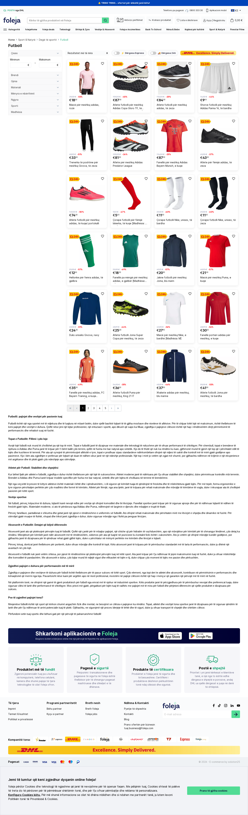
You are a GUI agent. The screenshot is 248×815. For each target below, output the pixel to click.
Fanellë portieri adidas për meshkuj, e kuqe (215, 337)
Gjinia (14, 81)
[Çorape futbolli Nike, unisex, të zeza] (218, 193)
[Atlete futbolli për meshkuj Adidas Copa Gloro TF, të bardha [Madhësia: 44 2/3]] (130, 78)
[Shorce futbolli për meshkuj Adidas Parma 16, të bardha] (218, 78)
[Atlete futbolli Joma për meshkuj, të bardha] (218, 365)
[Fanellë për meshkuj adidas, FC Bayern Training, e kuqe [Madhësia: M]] (87, 365)
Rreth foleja (92, 708)
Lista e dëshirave (189, 20)
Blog (126, 719)
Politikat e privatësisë (20, 719)
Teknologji (64, 29)
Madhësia (16, 111)
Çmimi (14, 53)
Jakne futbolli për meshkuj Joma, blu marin (171, 279)
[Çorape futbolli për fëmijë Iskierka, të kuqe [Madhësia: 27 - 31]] (130, 193)
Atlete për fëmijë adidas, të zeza (216, 164)
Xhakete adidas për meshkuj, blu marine (173, 394)
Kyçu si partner (55, 714)
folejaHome (31, 29)
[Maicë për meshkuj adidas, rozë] (87, 78)
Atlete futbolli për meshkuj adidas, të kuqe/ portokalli (84, 221)
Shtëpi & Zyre (82, 29)
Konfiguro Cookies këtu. (24, 794)
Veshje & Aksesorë (105, 29)
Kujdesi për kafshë (194, 29)
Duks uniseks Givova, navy (84, 335)
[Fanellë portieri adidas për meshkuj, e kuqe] (218, 308)
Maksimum (48, 62)
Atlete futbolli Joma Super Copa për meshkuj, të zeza (128, 337)
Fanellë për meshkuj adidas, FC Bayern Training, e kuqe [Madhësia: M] (86, 394)
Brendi (14, 75)
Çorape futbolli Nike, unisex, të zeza (218, 221)
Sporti (14, 105)
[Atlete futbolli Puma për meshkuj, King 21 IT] (130, 365)
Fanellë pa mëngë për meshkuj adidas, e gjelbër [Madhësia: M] (130, 279)
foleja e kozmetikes (130, 29)
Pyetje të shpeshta (135, 708)
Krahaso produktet (161, 20)
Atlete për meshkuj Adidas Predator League (128, 164)
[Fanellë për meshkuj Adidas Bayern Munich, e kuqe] (174, 135)
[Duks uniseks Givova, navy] (87, 308)
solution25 (234, 761)
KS (236, 10)
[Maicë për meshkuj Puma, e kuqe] (218, 250)
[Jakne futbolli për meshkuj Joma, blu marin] (174, 250)
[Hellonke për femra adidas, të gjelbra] (87, 250)
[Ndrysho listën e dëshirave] (102, 63)
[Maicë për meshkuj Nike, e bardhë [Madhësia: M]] (174, 308)
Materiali (16, 87)
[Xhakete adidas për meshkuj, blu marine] (174, 365)
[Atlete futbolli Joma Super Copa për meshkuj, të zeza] (130, 308)
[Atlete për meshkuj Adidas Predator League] (130, 135)
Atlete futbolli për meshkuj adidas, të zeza (172, 106)
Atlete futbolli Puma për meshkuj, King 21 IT (126, 394)
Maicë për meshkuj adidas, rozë (84, 106)
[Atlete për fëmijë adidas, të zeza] (218, 135)
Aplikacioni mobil (218, 10)
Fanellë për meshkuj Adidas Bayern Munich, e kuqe (172, 164)
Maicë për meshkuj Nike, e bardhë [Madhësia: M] (171, 337)
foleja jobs (91, 714)
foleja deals (48, 29)
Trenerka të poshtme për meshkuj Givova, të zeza (83, 164)
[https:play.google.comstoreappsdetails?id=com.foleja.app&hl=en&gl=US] (201, 636)
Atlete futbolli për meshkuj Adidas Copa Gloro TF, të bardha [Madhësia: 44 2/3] (128, 107)
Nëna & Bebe (173, 29)
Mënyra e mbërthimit (23, 93)
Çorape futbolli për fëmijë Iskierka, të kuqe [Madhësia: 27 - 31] (130, 222)
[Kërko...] (105, 20)
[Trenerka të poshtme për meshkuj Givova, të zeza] (87, 135)
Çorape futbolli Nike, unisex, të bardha (174, 221)
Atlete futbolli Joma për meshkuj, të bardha (214, 394)
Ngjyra (14, 99)
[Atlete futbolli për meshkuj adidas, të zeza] (174, 78)
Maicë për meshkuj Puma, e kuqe (215, 279)
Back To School (153, 29)
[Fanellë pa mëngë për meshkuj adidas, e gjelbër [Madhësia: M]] (130, 250)
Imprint (12, 708)
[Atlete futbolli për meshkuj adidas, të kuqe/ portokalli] (87, 193)
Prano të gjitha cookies (213, 790)
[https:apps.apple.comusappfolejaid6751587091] (170, 636)
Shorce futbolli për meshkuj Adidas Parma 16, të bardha (215, 106)
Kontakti (128, 714)
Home (11, 39)
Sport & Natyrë (217, 29)
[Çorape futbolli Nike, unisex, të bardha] (174, 193)
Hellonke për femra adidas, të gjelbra (86, 279)
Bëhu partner (54, 708)
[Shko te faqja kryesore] (11, 20)
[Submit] (235, 714)
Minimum (19, 62)
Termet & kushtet (18, 714)
